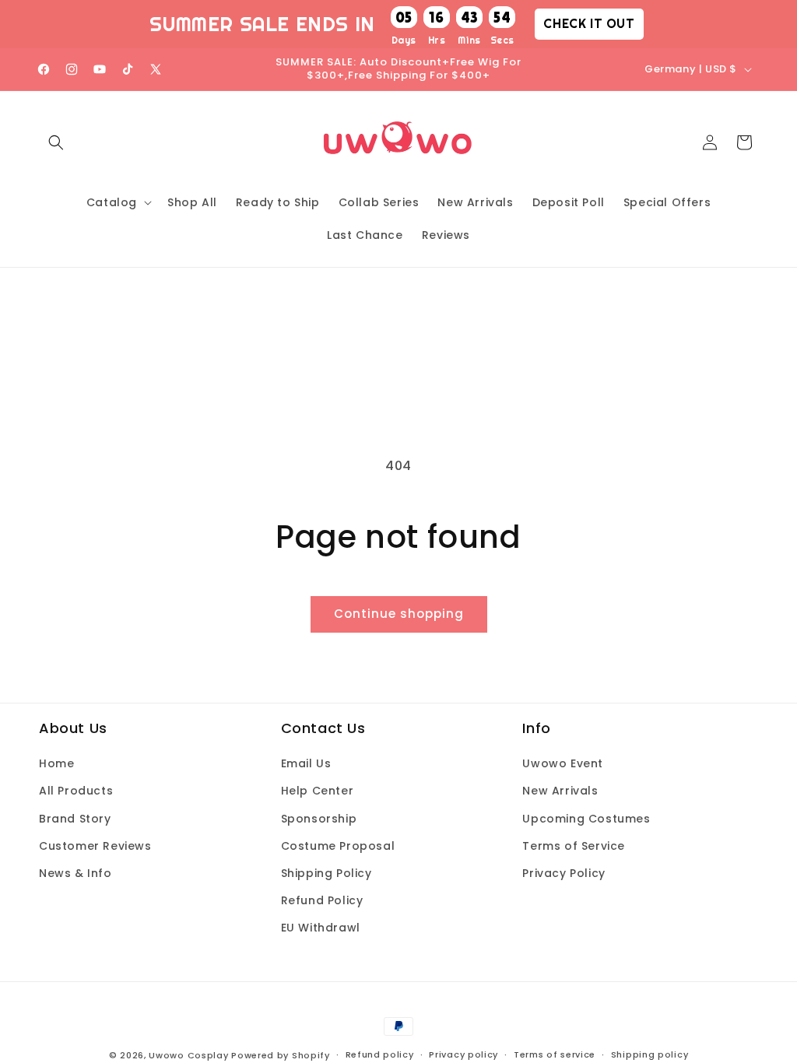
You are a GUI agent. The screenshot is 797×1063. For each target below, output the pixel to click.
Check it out (588, 23)
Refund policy (380, 1054)
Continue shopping (399, 613)
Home (56, 763)
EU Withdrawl (320, 927)
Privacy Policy (563, 873)
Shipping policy (650, 1054)
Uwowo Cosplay (188, 1055)
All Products (76, 790)
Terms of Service (573, 846)
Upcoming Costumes (586, 818)
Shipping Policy (326, 873)
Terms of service (554, 1054)
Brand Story (75, 818)
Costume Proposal (338, 846)
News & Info (75, 873)
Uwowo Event (562, 763)
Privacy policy (463, 1054)
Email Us (306, 763)
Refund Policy (322, 900)
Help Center (317, 790)
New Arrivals (560, 790)
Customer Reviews (95, 846)
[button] (56, 142)
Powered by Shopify (280, 1055)
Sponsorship (319, 818)
